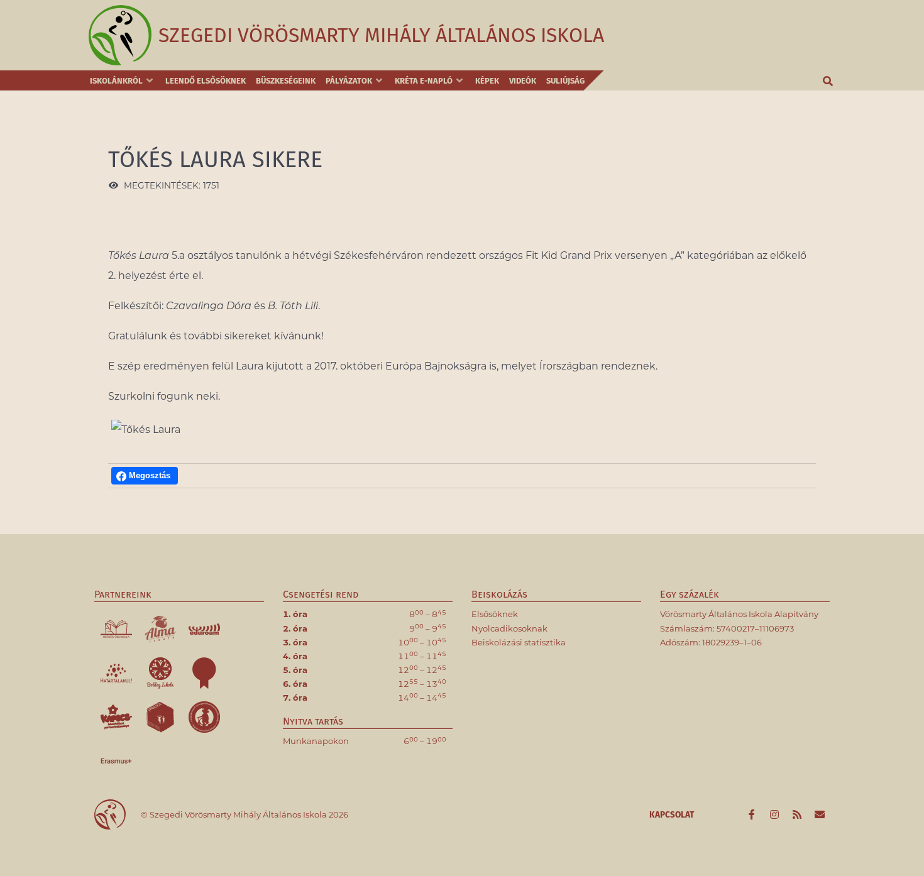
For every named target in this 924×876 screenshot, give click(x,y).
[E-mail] (819, 815)
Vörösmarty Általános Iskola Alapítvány (739, 614)
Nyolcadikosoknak (509, 628)
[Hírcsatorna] (797, 815)
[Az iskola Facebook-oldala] (753, 815)
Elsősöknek (494, 614)
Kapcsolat (671, 814)
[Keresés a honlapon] (828, 80)
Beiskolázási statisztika (518, 642)
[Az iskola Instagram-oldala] (775, 815)
